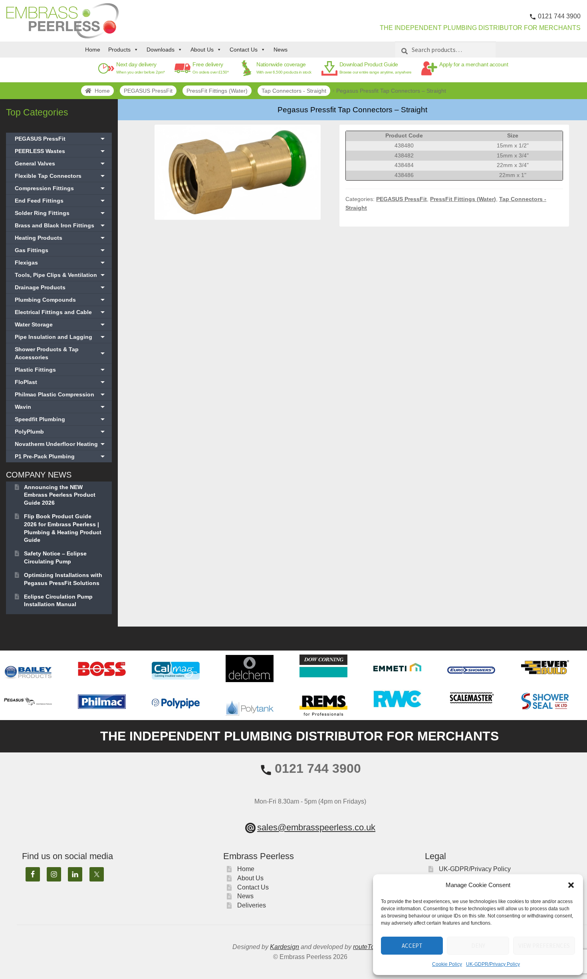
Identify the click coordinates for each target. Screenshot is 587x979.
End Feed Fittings (61, 201)
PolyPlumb (61, 432)
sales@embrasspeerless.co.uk (316, 827)
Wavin (61, 407)
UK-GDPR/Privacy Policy (493, 964)
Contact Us (244, 49)
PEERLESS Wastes (61, 151)
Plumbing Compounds (61, 300)
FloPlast (61, 382)
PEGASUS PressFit (148, 91)
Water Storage (61, 324)
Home (92, 49)
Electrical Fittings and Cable (61, 312)
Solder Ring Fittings (61, 213)
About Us (202, 49)
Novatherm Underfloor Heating (61, 444)
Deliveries (251, 905)
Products (119, 49)
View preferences (544, 945)
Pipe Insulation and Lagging (61, 337)
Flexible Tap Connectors (61, 176)
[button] (571, 885)
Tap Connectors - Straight (294, 91)
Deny (478, 945)
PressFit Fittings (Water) (217, 91)
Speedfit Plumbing (61, 419)
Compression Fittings (61, 188)
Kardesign (284, 946)
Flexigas (61, 263)
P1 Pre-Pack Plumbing (61, 456)
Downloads (161, 49)
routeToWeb (370, 946)
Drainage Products (61, 287)
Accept (412, 945)
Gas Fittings (61, 250)
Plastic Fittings (61, 370)
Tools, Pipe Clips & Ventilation (61, 275)
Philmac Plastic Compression (61, 394)
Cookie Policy (447, 964)
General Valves (61, 163)
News (281, 49)
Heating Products (61, 238)
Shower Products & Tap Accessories (61, 353)
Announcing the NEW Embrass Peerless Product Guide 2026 (59, 495)
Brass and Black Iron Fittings (61, 225)
